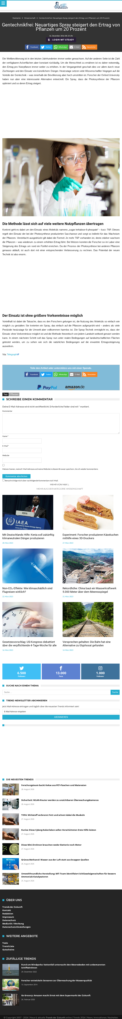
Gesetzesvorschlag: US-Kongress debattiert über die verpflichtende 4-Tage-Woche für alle (29, 643)
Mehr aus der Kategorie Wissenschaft (60, 488)
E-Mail (5, 446)
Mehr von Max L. (59, 484)
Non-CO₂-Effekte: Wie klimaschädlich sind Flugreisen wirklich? (27, 590)
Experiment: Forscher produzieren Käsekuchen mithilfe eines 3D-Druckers (90, 536)
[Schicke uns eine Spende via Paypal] (47, 386)
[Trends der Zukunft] (61, 5)
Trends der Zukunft (12, 906)
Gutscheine (8, 949)
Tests (5, 942)
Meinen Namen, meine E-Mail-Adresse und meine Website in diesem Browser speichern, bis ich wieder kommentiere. (50, 469)
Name (5, 436)
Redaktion (7, 913)
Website (5, 455)
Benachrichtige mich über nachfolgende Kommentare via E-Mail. (31, 480)
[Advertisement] (60, 112)
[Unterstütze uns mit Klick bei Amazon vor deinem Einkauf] (75, 386)
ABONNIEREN (61, 717)
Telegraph (12, 354)
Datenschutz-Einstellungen (16, 926)
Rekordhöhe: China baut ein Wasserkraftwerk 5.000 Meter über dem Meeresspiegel (89, 590)
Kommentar (7, 411)
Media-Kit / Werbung (13, 923)
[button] (32, 47)
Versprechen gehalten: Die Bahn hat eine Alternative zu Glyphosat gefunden (87, 643)
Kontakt (6, 910)
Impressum (8, 916)
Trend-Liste (8, 946)
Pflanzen (14, 394)
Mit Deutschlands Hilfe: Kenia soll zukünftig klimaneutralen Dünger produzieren (28, 536)
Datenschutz (9, 920)
